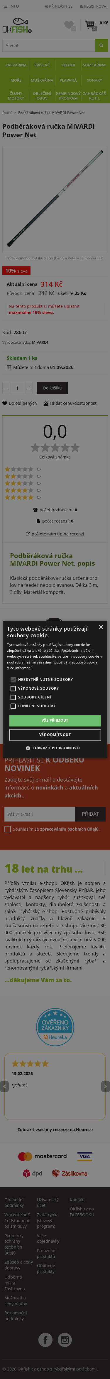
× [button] (101, 627)
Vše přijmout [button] (55, 720)
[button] (55, 748)
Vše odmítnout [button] (55, 734)
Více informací (19, 668)
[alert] (55, 689)
